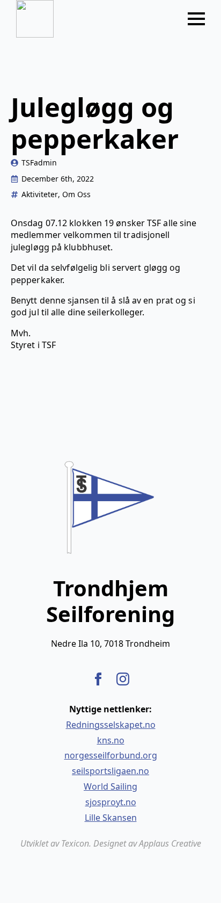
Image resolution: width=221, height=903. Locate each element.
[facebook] (98, 679)
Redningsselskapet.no (111, 725)
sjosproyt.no (110, 802)
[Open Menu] (196, 18)
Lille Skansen (111, 817)
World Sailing (110, 786)
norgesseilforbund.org (110, 755)
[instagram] (123, 679)
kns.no (110, 740)
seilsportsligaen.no (110, 771)
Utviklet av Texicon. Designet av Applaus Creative (110, 843)
